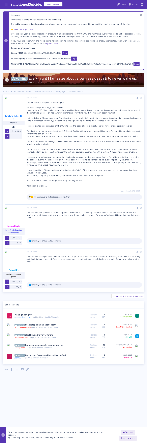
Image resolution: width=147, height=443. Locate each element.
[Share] (137, 98)
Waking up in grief (23, 314)
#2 (141, 208)
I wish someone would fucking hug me (44, 345)
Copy (65, 53)
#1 (141, 98)
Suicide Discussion (52, 317)
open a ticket (52, 43)
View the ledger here (23, 29)
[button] (6, 4)
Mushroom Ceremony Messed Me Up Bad (45, 355)
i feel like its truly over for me (39, 335)
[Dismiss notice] (140, 15)
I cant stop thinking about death (40, 324)
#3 (141, 252)
